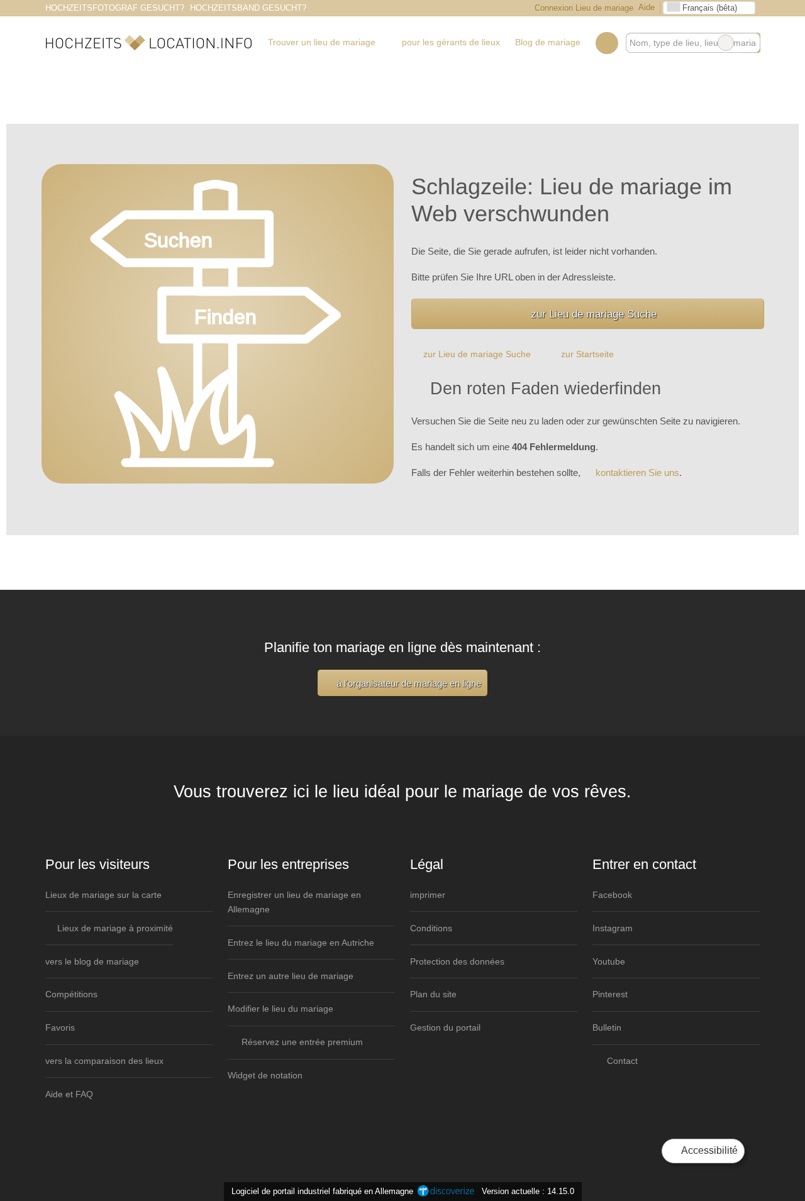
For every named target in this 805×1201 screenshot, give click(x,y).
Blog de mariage (547, 42)
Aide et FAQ (69, 1094)
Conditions (431, 928)
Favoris (60, 1027)
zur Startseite (587, 354)
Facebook (612, 895)
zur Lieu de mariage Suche (594, 313)
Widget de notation (265, 1075)
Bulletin (606, 1027)
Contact (621, 1061)
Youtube (608, 961)
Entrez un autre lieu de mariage (290, 976)
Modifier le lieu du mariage (280, 1009)
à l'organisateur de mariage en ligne (407, 683)
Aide (646, 7)
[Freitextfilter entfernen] (726, 43)
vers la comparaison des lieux (104, 1061)
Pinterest (610, 994)
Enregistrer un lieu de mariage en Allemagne (294, 902)
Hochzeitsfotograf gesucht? (114, 8)
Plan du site (433, 994)
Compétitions (71, 994)
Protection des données (457, 961)
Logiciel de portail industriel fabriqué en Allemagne (320, 1191)
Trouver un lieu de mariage (321, 42)
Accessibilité (708, 1150)
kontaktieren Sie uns (637, 472)
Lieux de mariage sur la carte (103, 895)
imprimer (427, 895)
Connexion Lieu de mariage (582, 8)
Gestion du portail (445, 1027)
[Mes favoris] (606, 42)
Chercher (750, 43)
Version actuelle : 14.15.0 (528, 1191)
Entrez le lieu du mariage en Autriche (301, 943)
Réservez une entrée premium (301, 1042)
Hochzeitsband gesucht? (248, 8)
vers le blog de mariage (92, 961)
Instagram (612, 928)
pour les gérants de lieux (451, 42)
